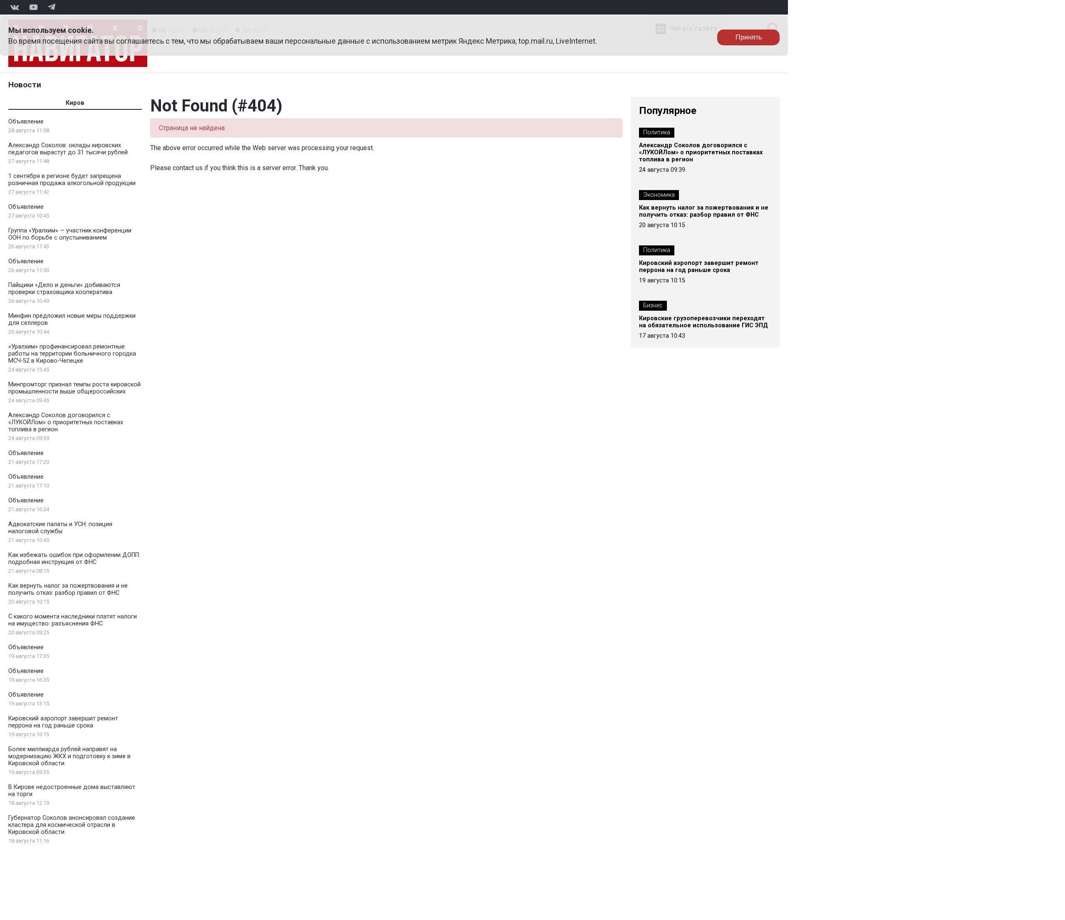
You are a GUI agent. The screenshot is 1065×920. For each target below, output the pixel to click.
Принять (749, 37)
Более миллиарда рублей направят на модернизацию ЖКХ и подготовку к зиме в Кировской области (69, 756)
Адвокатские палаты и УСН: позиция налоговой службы (60, 528)
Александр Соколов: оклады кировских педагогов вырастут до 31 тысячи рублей (68, 149)
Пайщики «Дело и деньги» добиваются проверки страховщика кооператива (64, 289)
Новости (24, 84)
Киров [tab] (75, 102)
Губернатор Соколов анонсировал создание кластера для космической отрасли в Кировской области (71, 825)
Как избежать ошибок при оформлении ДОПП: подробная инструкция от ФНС (74, 559)
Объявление (26, 121)
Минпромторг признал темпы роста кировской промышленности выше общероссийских (74, 388)
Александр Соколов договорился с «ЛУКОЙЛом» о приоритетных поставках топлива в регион (65, 422)
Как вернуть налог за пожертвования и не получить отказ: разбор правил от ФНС (68, 589)
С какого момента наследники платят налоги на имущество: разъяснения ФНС (72, 620)
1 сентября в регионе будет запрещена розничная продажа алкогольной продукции (72, 180)
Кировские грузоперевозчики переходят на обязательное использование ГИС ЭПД (703, 322)
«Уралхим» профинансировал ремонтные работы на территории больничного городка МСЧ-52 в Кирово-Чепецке (72, 353)
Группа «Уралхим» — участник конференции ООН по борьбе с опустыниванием (69, 234)
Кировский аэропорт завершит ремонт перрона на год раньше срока (63, 722)
